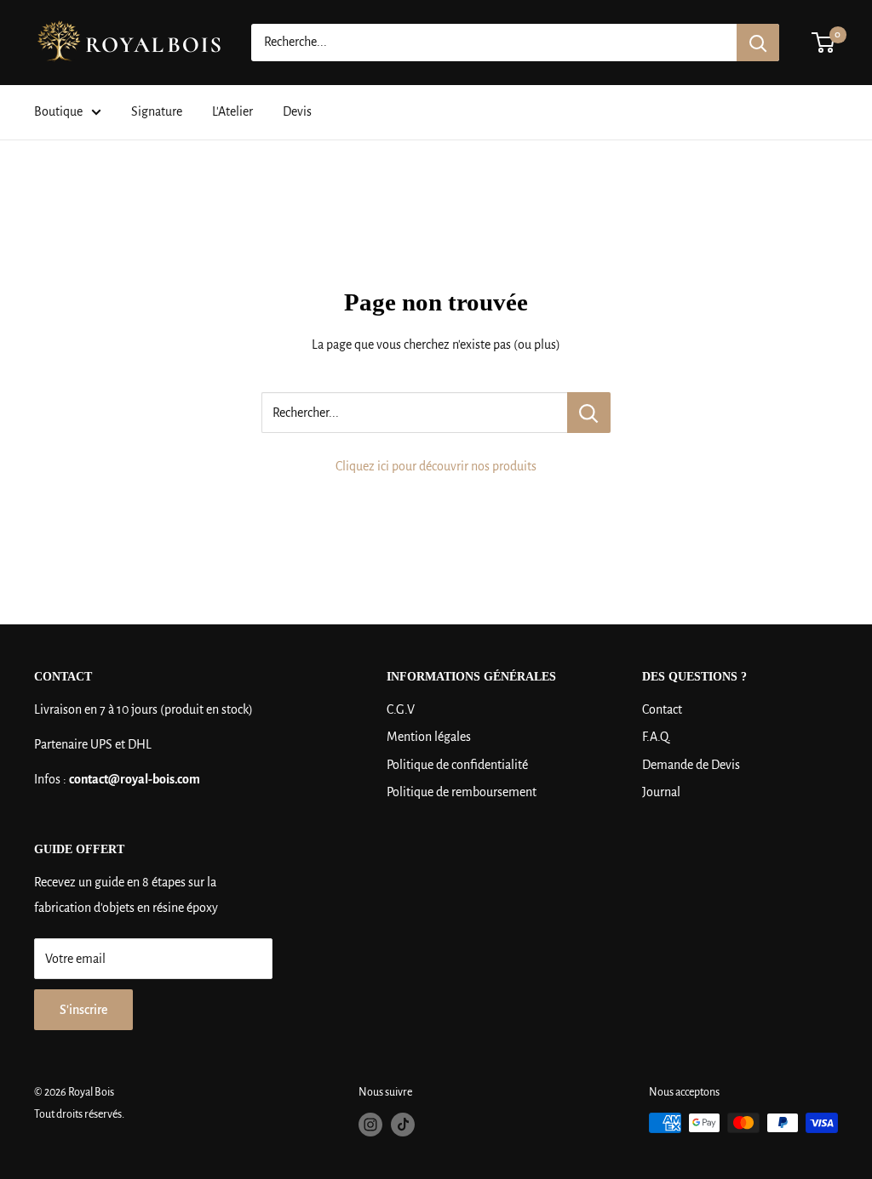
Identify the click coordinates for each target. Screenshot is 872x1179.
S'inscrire (83, 1010)
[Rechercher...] (589, 412)
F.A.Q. (656, 736)
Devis (297, 111)
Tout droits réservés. (79, 1114)
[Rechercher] (758, 42)
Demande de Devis (691, 765)
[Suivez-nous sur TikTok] (403, 1124)
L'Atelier (232, 111)
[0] (824, 42)
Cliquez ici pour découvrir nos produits (436, 466)
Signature (156, 111)
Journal (661, 792)
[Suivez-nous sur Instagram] (370, 1124)
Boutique (58, 111)
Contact (662, 709)
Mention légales (429, 736)
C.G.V (401, 709)
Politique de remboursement (461, 792)
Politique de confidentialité (457, 765)
